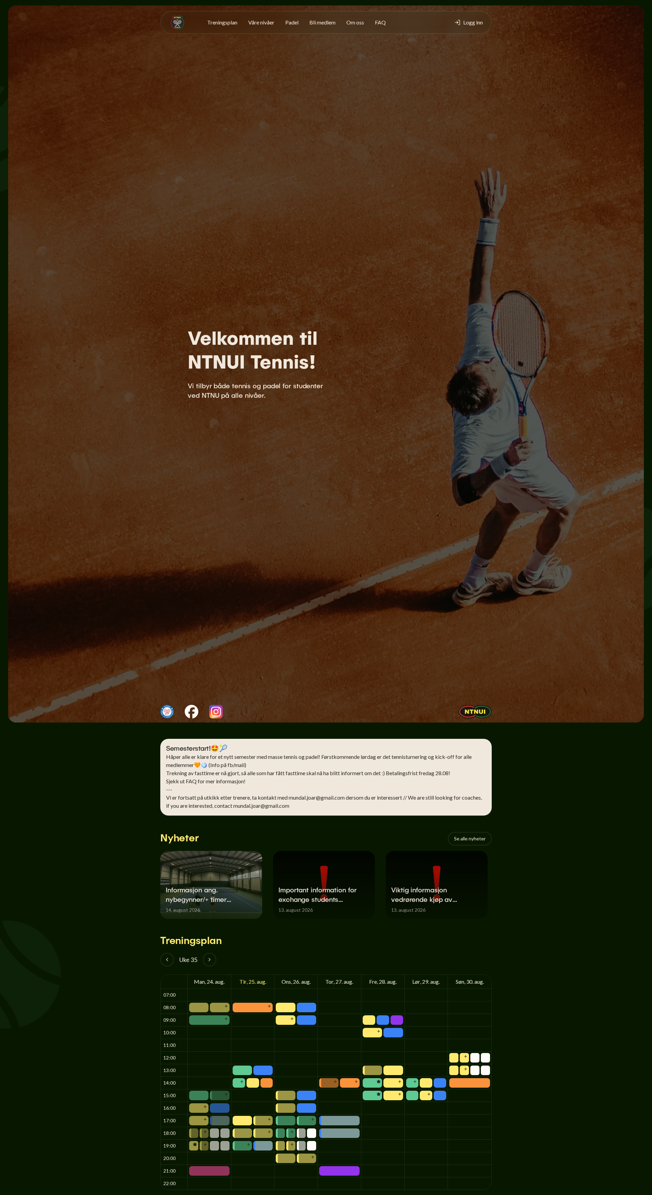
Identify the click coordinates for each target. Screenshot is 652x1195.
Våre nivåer (261, 22)
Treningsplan (222, 22)
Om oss (355, 22)
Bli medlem (322, 22)
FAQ (380, 22)
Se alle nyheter (470, 838)
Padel (291, 22)
